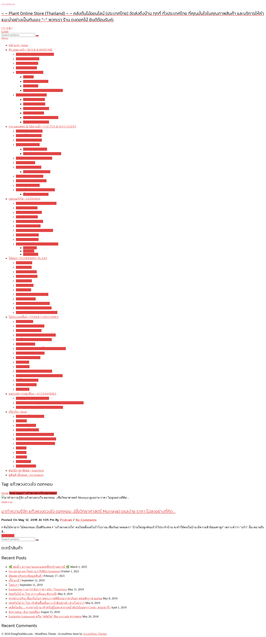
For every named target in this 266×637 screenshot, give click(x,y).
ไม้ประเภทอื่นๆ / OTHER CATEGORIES (33, 316)
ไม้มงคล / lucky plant (28, 330)
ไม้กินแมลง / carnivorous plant (34, 371)
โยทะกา (14, 584)
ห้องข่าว (21, 447)
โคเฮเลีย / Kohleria (27, 234)
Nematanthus (30, 254)
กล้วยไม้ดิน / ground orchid (32, 294)
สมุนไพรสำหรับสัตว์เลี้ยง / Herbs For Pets (41, 348)
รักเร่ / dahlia (30, 85)
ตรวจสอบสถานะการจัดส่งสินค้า (36, 438)
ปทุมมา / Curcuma (34, 104)
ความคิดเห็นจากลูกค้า (30, 416)
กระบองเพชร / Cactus (29, 131)
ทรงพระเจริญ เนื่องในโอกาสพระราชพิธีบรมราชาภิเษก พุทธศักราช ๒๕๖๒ (55, 598)
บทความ (21, 457)
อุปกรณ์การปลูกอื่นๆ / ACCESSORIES (32, 393)
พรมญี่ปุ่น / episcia (27, 216)
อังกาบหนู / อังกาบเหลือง (24, 612)
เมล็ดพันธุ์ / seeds (26, 384)
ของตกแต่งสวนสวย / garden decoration (39, 407)
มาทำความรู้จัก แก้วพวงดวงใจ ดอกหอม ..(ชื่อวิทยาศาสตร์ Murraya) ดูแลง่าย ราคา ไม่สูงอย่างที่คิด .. (88, 511)
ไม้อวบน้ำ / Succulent (29, 135)
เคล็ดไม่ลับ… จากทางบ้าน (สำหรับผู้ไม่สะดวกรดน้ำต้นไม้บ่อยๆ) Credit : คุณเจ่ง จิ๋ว (59, 607)
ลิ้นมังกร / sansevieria (35, 194)
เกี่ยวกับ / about (18, 411)
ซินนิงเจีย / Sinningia (28, 225)
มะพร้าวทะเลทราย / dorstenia (34, 158)
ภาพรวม (21, 420)
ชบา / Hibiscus (24, 285)
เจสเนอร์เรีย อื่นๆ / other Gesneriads (37, 244)
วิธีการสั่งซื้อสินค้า (27, 429)
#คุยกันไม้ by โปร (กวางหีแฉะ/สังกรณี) (33, 593)
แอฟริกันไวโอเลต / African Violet (36, 203)
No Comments (86, 520)
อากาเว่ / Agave (25, 162)
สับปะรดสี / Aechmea (28, 167)
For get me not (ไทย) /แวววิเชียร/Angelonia (34, 571)
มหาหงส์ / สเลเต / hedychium (40, 117)
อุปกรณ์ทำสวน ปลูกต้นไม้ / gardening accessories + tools (50, 402)
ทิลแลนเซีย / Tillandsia (36, 171)
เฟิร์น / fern (22, 362)
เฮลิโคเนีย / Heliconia (36, 108)
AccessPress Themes (95, 633)
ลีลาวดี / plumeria (26, 271)
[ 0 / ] (6, 28)
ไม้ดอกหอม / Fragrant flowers (34, 307)
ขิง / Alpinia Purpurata (36, 122)
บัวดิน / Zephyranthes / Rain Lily (35, 54)
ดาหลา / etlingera (33, 113)
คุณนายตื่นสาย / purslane (31, 180)
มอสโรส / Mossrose (28, 185)
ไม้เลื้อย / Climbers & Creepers (34, 339)
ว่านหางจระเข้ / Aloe (29, 140)
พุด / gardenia (24, 267)
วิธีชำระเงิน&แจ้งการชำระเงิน (35, 434)
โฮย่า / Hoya (23, 289)
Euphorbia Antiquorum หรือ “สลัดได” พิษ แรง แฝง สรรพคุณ (45, 616)
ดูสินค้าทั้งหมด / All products (26, 475)
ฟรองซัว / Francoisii (35, 149)
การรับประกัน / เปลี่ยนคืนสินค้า (35, 443)
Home (5, 493)
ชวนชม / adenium (26, 276)
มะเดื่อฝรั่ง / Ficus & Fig (30, 353)
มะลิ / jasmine (24, 262)
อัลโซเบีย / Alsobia (27, 239)
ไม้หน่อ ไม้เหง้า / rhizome (31, 94)
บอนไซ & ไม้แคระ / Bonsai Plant (36, 335)
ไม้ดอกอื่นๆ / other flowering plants (36, 312)
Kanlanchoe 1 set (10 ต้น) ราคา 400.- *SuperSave (38, 589)
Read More (7, 535)
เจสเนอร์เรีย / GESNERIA (24, 198)
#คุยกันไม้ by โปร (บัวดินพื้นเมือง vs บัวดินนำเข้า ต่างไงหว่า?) (47, 602)
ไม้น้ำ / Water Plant (27, 380)
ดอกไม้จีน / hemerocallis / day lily (43, 90)
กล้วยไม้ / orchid (26, 298)
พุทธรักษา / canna (34, 99)
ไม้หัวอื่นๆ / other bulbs (29, 72)
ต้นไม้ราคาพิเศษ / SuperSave (26, 470)
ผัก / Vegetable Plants (28, 357)
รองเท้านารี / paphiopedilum (33, 303)
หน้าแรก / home (18, 45)
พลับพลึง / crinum (26, 67)
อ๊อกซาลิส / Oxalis (27, 63)
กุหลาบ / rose (24, 280)
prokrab (66, 520)
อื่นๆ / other (22, 389)
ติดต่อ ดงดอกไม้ (26, 466)
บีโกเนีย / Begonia (26, 207)
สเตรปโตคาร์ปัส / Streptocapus (34, 230)
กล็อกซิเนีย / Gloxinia (29, 212)
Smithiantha (30, 247)
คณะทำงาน (23, 461)
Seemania (28, 251)
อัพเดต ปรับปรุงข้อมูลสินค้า (26, 575)
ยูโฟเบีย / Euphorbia (28, 144)
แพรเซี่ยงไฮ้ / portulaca (29, 176)
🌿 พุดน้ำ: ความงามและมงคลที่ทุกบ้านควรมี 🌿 (39, 566)
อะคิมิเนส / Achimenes (29, 221)
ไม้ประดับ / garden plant (30, 326)
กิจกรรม (21, 452)
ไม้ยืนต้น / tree (24, 321)
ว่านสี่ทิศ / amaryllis (27, 58)
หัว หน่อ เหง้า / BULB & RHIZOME (31, 49)
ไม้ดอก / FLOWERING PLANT (28, 258)
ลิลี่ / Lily (28, 76)
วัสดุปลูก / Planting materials (32, 398)
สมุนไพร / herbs (25, 344)
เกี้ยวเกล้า (15, 580)
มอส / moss (22, 366)
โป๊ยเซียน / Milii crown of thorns (42, 153)
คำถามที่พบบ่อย (26, 425)
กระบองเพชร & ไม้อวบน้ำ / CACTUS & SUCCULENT (42, 126)
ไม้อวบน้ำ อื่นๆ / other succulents (35, 189)
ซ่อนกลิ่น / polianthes (35, 81)
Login (4, 31)
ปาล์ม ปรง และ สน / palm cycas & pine (39, 375)
